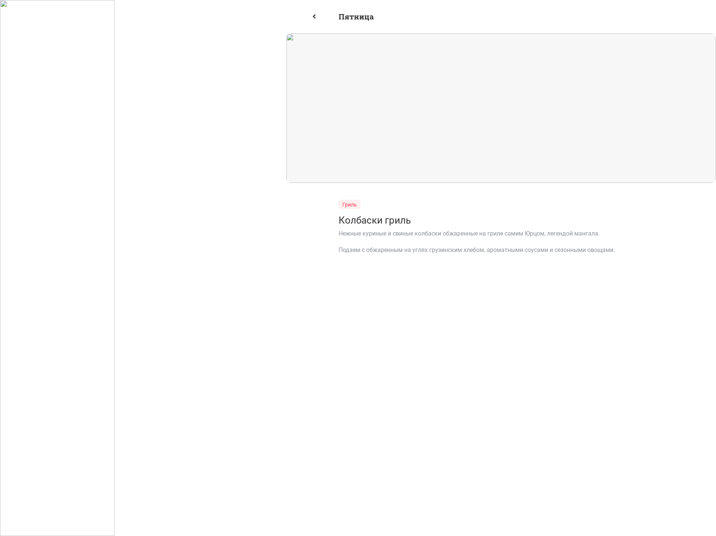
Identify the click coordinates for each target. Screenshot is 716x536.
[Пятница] (323, 16)
